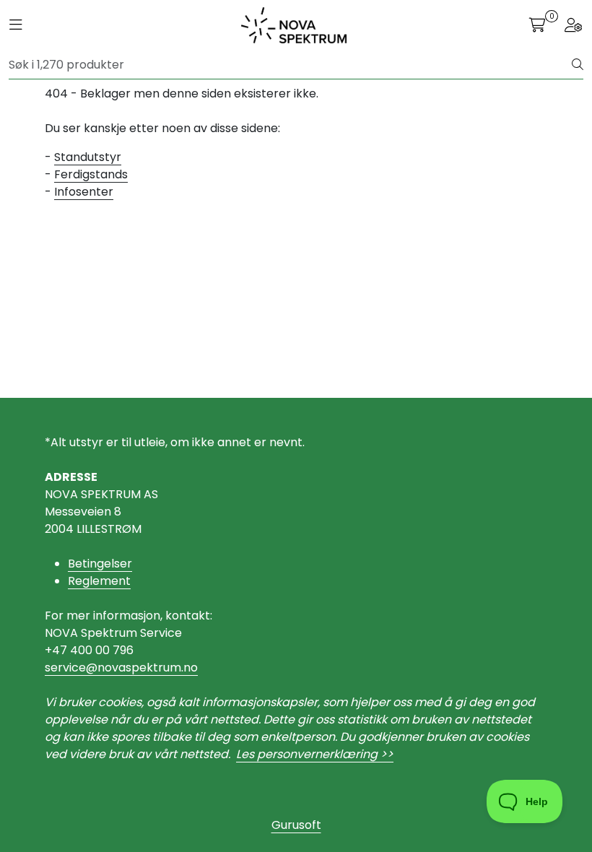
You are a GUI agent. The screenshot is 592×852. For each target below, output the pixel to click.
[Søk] (577, 65)
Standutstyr (87, 157)
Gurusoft (296, 825)
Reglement (99, 581)
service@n (75, 667)
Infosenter (83, 191)
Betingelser (100, 563)
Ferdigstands (91, 174)
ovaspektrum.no (151, 667)
